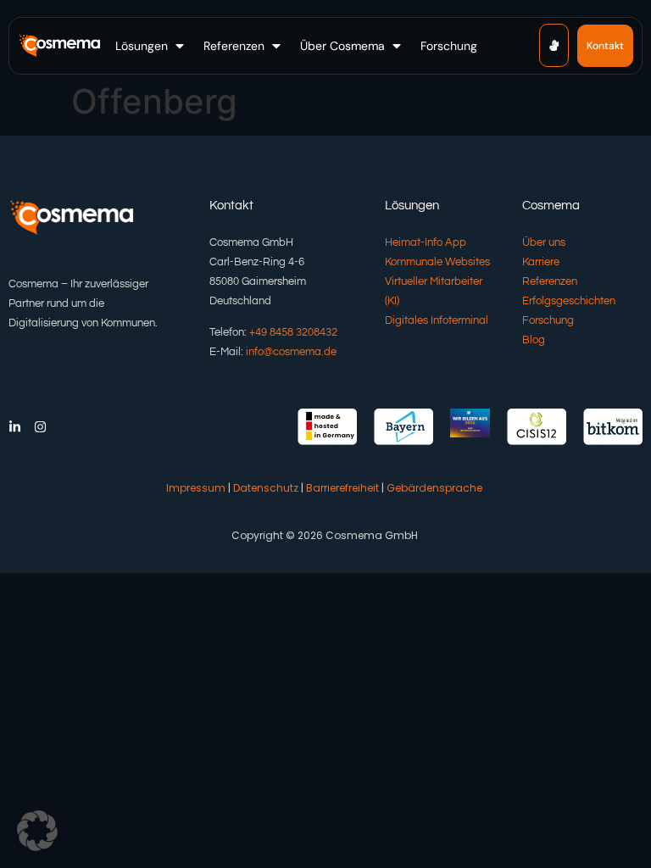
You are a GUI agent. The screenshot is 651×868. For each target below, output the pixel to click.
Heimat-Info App (425, 242)
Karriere (540, 262)
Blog (533, 340)
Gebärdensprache (434, 488)
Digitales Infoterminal (436, 320)
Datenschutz (265, 488)
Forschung (548, 320)
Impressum (195, 488)
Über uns (543, 242)
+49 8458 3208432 (293, 332)
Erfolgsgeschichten (568, 301)
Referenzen (549, 281)
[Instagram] (40, 426)
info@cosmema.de (291, 352)
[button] (151, 46)
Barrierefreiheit (342, 488)
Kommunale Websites (437, 262)
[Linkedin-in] (14, 426)
